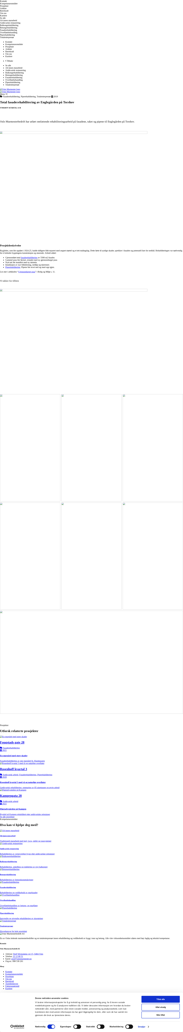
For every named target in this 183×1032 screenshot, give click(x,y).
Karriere (8, 988)
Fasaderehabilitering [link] (8, 30)
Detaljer (141, 1027)
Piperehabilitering (12, 267)
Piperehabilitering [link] (7, 35)
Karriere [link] (3, 15)
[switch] (77, 1026)
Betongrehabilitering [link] (8, 28)
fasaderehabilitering (29, 257)
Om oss (8, 979)
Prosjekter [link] (4, 6)
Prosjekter (9, 976)
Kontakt (8, 972)
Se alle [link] (3, 18)
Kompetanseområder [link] (14, 44)
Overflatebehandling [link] (8, 32)
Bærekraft (9, 981)
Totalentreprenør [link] (7, 37)
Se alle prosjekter (7, 817)
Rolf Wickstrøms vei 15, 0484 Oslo (28, 954)
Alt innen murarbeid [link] (8, 20)
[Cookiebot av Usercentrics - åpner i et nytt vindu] (17, 1027)
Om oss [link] (3, 13)
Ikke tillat (160, 1015)
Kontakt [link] (3, 1)
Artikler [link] (3, 8)
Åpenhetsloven (11, 984)
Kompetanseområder (14, 974)
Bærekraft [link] (4, 11)
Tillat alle (160, 999)
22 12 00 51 (18, 956)
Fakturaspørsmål (12, 986)
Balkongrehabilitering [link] (9, 25)
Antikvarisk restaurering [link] (10, 23)
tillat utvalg (161, 1007)
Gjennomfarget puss (26, 272)
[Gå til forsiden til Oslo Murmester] (10, 89)
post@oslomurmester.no (21, 959)
